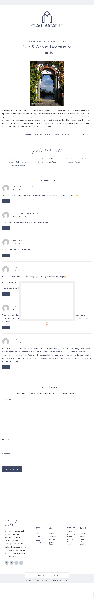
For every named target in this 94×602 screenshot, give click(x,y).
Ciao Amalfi (47, 19)
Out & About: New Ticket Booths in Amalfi (46, 160)
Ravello (54, 41)
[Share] (83, 134)
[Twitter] (12, 563)
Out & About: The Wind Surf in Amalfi (74, 160)
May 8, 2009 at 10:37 (19, 217)
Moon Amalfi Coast (38, 538)
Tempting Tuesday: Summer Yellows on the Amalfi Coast (19, 161)
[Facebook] (7, 563)
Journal (39, 533)
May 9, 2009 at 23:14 (19, 271)
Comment (6, 400)
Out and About (32, 41)
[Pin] (89, 134)
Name (5, 426)
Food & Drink (70, 540)
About (82, 533)
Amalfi (51, 533)
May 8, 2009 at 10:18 (19, 189)
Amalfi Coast (51, 543)
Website (6, 454)
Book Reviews (83, 540)
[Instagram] (21, 563)
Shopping (71, 544)
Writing (83, 536)
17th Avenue (64, 580)
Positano (52, 536)
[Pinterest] (16, 563)
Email (5, 440)
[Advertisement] (47, 498)
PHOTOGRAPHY (44, 41)
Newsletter (40, 543)
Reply (6, 201)
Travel (69, 532)
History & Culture (71, 535)
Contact (39, 546)
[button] (47, 2)
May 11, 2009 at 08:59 (19, 343)
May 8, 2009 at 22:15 (19, 244)
